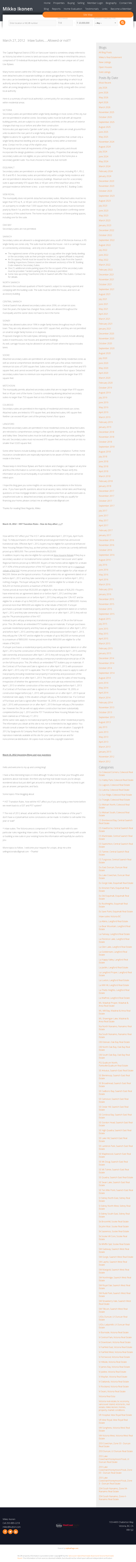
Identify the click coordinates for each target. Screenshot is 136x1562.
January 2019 (105, 427)
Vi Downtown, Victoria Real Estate (115, 1342)
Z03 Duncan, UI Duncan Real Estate (116, 1451)
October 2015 (105, 609)
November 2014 (106, 663)
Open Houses (105, 67)
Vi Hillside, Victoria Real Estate (113, 1361)
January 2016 (105, 594)
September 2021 (106, 289)
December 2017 (106, 491)
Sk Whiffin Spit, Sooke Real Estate (114, 1244)
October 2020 (105, 343)
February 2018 (106, 481)
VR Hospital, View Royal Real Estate (115, 1414)
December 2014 (106, 658)
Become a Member (121, 8)
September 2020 (106, 348)
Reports (56, 8)
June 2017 (103, 515)
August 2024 (105, 146)
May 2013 (103, 736)
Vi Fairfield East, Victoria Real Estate (115, 1347)
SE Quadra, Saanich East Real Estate (116, 1177)
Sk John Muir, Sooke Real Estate (114, 1226)
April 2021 (103, 313)
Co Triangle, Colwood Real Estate (114, 799)
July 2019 (103, 397)
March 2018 (104, 476)
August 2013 (105, 722)
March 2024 (104, 166)
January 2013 (105, 751)
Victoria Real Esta (107, 1396)
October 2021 (105, 284)
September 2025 (106, 122)
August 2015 (105, 618)
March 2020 (104, 377)
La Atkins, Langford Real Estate (113, 921)
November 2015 (106, 604)
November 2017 (106, 495)
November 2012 (106, 756)
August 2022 (105, 245)
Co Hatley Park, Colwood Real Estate (116, 780)
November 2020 (106, 338)
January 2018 (105, 486)
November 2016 (106, 545)
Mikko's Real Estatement (110, 57)
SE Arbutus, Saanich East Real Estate (116, 1070)
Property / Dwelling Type (105, 18)
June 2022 (103, 254)
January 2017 (105, 535)
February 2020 (106, 382)
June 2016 (103, 569)
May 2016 (103, 574)
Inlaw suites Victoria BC (110, 916)
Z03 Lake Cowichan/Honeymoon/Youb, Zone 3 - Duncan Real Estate (115, 1480)
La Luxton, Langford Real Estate (114, 980)
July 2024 (103, 151)
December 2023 (106, 181)
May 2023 (103, 215)
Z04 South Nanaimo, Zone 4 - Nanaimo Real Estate (113, 1498)
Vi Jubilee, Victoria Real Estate (112, 1371)
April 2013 (103, 741)
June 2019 (103, 402)
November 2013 (106, 707)
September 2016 (106, 554)
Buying (71, 3)
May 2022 (103, 259)
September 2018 (106, 446)
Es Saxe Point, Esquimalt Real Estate (116, 911)
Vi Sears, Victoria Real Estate (112, 1391)
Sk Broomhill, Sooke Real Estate (114, 1221)
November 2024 (106, 141)
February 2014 (106, 702)
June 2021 (103, 304)
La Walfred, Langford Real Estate (114, 997)
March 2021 (104, 318)
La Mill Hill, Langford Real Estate (114, 985)
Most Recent (105, 82)
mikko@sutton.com (12, 1526)
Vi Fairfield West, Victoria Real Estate (116, 1352)
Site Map (88, 14)
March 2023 (104, 220)
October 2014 (105, 668)
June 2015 (103, 628)
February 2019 (106, 422)
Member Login (95, 3)
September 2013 (106, 717)
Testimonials (92, 8)
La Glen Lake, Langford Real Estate (115, 946)
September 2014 (106, 673)
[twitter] (10, 1531)
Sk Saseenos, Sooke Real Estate (114, 1231)
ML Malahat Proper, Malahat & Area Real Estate (113, 1004)
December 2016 (106, 540)
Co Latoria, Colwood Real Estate (114, 789)
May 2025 (103, 136)
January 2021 (105, 328)
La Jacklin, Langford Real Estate (113, 967)
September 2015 (106, 613)
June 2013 (103, 732)
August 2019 (105, 392)
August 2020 (105, 353)
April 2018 (103, 471)
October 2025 (105, 117)
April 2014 (103, 692)
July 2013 (103, 727)
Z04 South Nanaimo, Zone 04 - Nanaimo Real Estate (113, 1490)
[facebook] (5, 1531)
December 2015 (106, 599)
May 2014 (103, 687)
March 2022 (104, 264)
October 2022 (105, 235)
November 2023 (106, 186)
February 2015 (106, 648)
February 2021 (106, 323)
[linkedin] (15, 1531)
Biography (111, 3)
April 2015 (103, 638)
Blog (46, 8)
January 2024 (105, 176)
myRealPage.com (71, 1548)
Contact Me (125, 3)
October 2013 (105, 712)
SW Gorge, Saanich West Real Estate (116, 1256)
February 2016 (106, 589)
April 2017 (103, 525)
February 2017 (106, 530)
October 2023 (105, 190)
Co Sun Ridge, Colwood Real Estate (115, 794)
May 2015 (103, 633)
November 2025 (106, 112)
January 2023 (105, 225)
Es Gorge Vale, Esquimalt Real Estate (116, 883)
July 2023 (103, 205)
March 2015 (104, 643)
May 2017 (103, 520)
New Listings (105, 62)
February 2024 (106, 171)
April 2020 (103, 372)
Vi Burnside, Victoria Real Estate (114, 1332)
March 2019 (104, 417)
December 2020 (106, 333)
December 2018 (106, 431)
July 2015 (103, 623)
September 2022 (106, 240)
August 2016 (105, 559)
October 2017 (105, 500)
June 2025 (103, 131)
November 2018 (106, 436)
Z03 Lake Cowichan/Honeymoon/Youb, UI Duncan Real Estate (114, 1459)
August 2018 (105, 451)
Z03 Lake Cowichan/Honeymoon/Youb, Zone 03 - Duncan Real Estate (115, 1469)
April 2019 (103, 412)
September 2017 (106, 505)
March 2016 (104, 584)
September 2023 (106, 195)
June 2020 (103, 363)
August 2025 (105, 127)
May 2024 (103, 161)
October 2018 (105, 441)
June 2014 (103, 682)
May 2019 (103, 407)
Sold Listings (104, 72)
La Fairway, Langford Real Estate (114, 934)
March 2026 (104, 107)
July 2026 (103, 87)
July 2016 (103, 564)
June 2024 (103, 156)
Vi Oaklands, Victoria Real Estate (114, 1381)
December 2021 (106, 274)
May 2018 (103, 466)
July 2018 (103, 456)
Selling (80, 3)
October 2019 (105, 387)
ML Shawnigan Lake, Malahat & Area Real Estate (114, 1020)
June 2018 (103, 461)
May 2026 (103, 97)
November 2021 (106, 279)
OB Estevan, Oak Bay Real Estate (114, 1042)
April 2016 (103, 579)
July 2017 (103, 510)
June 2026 (103, 92)
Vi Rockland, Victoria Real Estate (114, 1386)
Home (47, 3)
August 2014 (105, 677)
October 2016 (105, 550)
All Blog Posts (105, 52)
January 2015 (105, 653)
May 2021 (103, 309)
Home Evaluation (73, 8)
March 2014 (104, 697)
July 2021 (103, 299)
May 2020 (103, 368)
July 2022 (103, 249)
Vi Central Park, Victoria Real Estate (115, 1337)
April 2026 (103, 102)
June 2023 (103, 210)
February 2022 (106, 269)
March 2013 (104, 746)
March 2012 (104, 761)
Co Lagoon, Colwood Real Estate (114, 784)
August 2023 (105, 200)
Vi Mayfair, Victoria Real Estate (113, 1376)
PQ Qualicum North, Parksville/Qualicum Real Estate (113, 1064)
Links (104, 8)
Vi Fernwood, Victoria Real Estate (114, 1357)
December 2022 (106, 230)
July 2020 (103, 358)
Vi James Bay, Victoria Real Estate (114, 1366)
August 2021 (105, 294)
